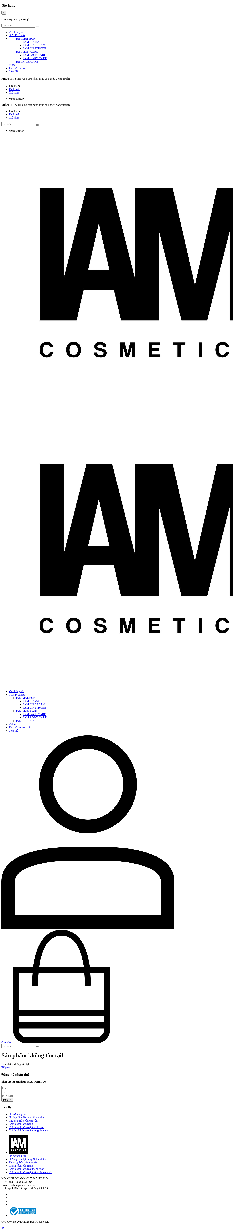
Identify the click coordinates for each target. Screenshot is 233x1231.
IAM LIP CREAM (34, 45)
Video (12, 64)
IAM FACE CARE (34, 55)
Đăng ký (7, 1099)
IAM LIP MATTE (33, 41)
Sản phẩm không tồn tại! (15, 1064)
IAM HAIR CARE (27, 61)
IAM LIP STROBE (34, 48)
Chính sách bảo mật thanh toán (26, 1127)
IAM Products (17, 35)
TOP (4, 1227)
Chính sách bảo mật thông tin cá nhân (30, 1130)
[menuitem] (120, 707)
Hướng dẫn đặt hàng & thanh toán (28, 1117)
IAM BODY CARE (35, 58)
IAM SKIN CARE (27, 51)
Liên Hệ (13, 71)
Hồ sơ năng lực (17, 1114)
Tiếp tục (6, 1067)
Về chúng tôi (16, 32)
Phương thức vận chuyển (23, 1120)
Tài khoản (14, 89)
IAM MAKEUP (25, 38)
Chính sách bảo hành (21, 1123)
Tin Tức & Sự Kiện (20, 68)
